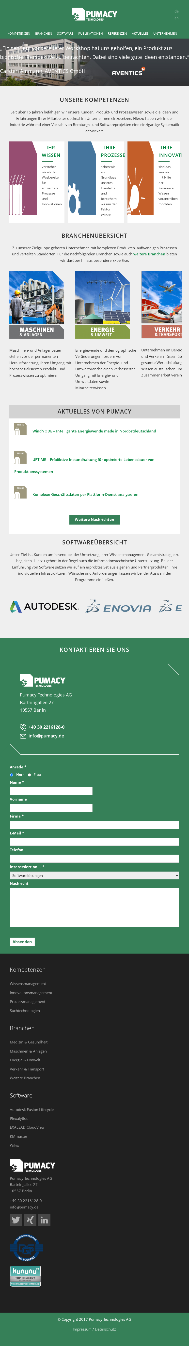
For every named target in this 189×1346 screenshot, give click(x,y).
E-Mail (17, 833)
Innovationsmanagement (31, 992)
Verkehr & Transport (27, 1069)
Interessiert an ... (27, 866)
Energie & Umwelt (25, 1059)
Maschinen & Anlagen (28, 1051)
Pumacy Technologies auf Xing (30, 1220)
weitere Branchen (149, 253)
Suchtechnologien (25, 1010)
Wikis (14, 1145)
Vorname (18, 799)
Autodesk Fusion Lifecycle (32, 1109)
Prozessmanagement (27, 1001)
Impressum (82, 1329)
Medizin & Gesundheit (28, 1042)
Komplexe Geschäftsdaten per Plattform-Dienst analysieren (85, 494)
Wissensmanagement (28, 983)
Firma (17, 816)
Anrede (18, 767)
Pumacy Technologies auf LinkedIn (44, 1220)
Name (17, 782)
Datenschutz (105, 1329)
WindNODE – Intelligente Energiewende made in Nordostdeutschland (94, 431)
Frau (37, 774)
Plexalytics (19, 1118)
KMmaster (18, 1136)
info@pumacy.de (46, 736)
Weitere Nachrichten (94, 519)
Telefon (16, 849)
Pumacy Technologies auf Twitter (16, 1220)
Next (184, 606)
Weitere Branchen (25, 1077)
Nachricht (19, 883)
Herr (20, 774)
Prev (5, 606)
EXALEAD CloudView (27, 1127)
